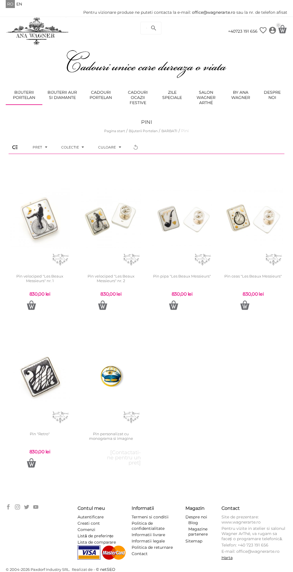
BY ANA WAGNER (240, 95)
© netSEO (105, 569)
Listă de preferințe (95, 535)
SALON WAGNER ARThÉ (206, 97)
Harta (227, 557)
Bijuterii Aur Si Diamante (62, 95)
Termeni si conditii (150, 517)
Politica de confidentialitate (148, 526)
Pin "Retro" (40, 434)
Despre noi (272, 95)
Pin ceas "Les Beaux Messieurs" (253, 276)
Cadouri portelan (101, 95)
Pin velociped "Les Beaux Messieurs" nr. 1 (39, 278)
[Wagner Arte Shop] (37, 31)
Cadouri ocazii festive (138, 97)
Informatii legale (148, 541)
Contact (140, 553)
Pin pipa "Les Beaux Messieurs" (182, 276)
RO (10, 4)
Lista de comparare (97, 542)
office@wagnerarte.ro (213, 12)
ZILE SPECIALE (172, 95)
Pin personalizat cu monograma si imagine (111, 436)
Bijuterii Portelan (24, 95)
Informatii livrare (148, 534)
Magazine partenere (198, 531)
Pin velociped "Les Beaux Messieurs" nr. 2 (111, 278)
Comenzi (86, 529)
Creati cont (89, 523)
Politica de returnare (152, 547)
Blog (193, 522)
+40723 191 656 (243, 31)
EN (19, 4)
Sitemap (193, 541)
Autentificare (91, 517)
